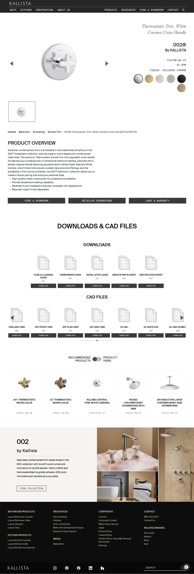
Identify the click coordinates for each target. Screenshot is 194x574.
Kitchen (26, 9)
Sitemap (103, 546)
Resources (128, 9)
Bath (13, 9)
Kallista (12, 132)
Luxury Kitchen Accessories (21, 548)
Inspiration (44, 9)
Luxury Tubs (14, 528)
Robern (147, 537)
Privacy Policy (105, 531)
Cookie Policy (105, 535)
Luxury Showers (15, 524)
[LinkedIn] (90, 568)
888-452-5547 (151, 517)
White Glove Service (108, 524)
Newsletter (58, 544)
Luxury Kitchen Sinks (18, 544)
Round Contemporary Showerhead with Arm (133, 404)
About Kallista (60, 517)
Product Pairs (110, 359)
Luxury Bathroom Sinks (19, 521)
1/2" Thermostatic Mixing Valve (61, 401)
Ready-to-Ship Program (64, 531)
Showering (39, 132)
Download (43, 286)
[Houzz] (102, 568)
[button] (186, 567)
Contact (173, 9)
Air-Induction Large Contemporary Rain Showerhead (169, 403)
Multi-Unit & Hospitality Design (68, 528)
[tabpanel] (97, 392)
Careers (103, 517)
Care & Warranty (157, 200)
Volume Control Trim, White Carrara (97, 401)
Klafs (146, 540)
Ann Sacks (149, 533)
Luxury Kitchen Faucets (19, 540)
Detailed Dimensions (97, 200)
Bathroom (24, 132)
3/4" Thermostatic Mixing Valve (24, 401)
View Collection (31, 488)
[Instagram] (55, 568)
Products (110, 9)
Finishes (57, 521)
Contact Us (149, 521)
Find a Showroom (152, 9)
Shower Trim (54, 132)
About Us (63, 9)
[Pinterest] (66, 568)
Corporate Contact (108, 521)
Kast (146, 544)
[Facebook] (78, 568)
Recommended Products (79, 359)
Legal (101, 528)
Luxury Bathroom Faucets (20, 517)
